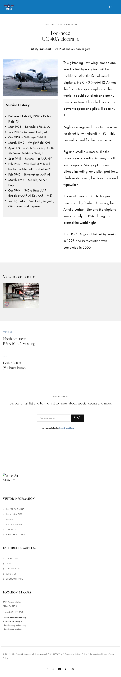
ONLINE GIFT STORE (14, 579)
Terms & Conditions (98, 654)
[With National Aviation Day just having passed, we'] (30, 453)
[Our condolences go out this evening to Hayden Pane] (70, 453)
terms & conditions (66, 428)
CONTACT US (11, 529)
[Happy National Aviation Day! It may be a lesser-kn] (50, 453)
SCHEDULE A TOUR (14, 524)
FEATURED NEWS (13, 568)
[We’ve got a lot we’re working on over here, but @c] (10, 453)
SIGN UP (77, 418)
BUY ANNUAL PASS (14, 514)
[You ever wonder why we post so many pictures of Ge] (91, 453)
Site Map (68, 654)
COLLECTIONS (12, 558)
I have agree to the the (57, 428)
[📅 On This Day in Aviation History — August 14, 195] (111, 453)
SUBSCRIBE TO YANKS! (15, 534)
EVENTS (9, 563)
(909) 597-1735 (16, 612)
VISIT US (9, 519)
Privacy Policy (81, 654)
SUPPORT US (11, 574)
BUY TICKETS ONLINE (15, 509)
